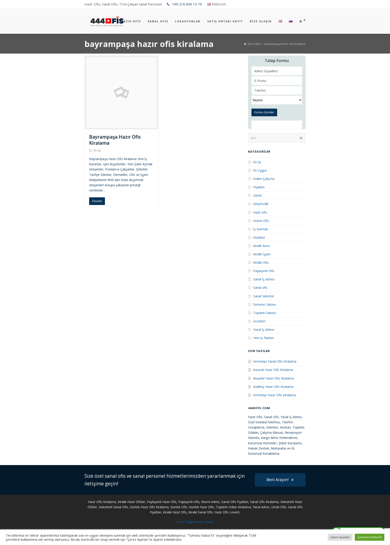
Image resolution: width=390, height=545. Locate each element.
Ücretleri (259, 321)
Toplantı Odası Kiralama (233, 507)
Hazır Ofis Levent (226, 512)
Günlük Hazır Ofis (201, 507)
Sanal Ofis (109, 4)
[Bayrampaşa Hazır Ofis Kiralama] (121, 127)
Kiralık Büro (261, 246)
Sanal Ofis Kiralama (264, 502)
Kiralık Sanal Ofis (200, 512)
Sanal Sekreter (263, 296)
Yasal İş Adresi (263, 329)
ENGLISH (219, 4)
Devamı (97, 201)
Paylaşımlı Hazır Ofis (161, 502)
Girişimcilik (260, 204)
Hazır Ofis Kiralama (102, 502)
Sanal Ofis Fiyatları (234, 502)
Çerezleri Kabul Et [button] (370, 537)
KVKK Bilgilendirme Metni (195, 522)
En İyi (97, 150)
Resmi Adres (210, 502)
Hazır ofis (260, 212)
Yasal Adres (261, 507)
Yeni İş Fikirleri (263, 338)
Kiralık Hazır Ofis (175, 512)
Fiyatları (259, 187)
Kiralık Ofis (261, 262)
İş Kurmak (260, 229)
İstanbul (259, 237)
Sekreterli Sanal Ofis (113, 507)
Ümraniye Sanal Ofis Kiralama (274, 361)
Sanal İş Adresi (263, 279)
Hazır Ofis (92, 4)
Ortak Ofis (278, 507)
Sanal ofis (260, 287)
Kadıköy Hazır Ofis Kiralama (273, 386)
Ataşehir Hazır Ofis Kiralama (273, 378)
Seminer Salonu (264, 304)
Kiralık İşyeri (261, 254)
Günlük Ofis (178, 507)
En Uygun (260, 170)
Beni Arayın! (277, 479)
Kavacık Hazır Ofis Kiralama (273, 370)
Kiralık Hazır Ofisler (131, 502)
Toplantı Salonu (264, 313)
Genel (257, 195)
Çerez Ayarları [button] (340, 537)
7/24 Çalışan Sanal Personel (140, 4)
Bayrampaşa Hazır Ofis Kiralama (115, 140)
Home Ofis (261, 221)
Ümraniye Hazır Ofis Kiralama (274, 395)
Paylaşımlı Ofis (263, 271)
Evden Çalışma (263, 179)
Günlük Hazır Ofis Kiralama (149, 507)
